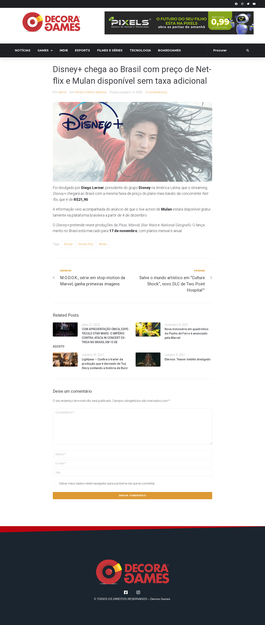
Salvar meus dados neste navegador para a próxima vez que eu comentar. (107, 483)
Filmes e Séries (84, 92)
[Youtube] (254, 3)
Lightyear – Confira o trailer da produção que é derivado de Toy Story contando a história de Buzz (105, 364)
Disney (68, 244)
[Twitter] (248, 3)
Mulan (103, 244)
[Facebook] (236, 3)
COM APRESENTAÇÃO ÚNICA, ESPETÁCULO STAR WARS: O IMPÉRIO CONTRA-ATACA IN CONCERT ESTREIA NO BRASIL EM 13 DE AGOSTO (91, 337)
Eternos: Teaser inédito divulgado (188, 359)
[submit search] (247, 50)
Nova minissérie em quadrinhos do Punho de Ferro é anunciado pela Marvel (186, 333)
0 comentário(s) (156, 92)
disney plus (85, 244)
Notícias (100, 92)
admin (62, 92)
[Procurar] (226, 51)
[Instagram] (242, 3)
